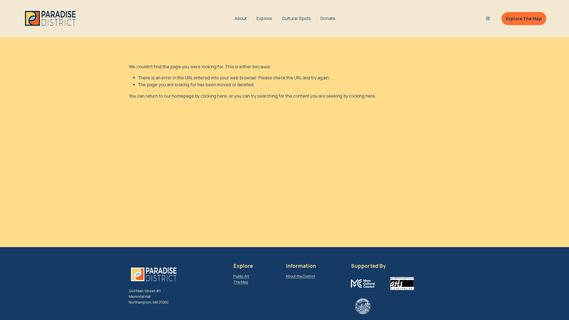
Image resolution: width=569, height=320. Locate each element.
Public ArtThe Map (241, 279)
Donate (328, 18)
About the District (300, 276)
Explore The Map (524, 19)
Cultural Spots (296, 18)
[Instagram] (488, 18)
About (240, 18)
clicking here (214, 96)
